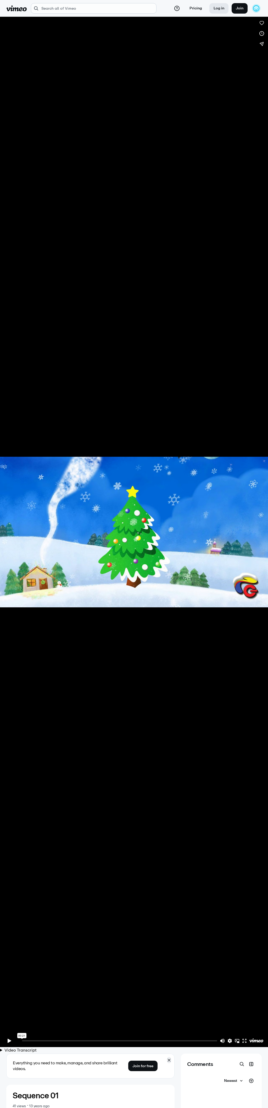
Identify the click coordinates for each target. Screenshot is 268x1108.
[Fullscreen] (244, 1041)
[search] (94, 8)
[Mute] (222, 1041)
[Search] (242, 1064)
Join (239, 8)
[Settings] (230, 1041)
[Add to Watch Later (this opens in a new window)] (262, 33)
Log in (219, 8)
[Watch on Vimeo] (256, 1041)
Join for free (142, 1066)
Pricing (195, 8)
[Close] (169, 1060)
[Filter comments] (251, 1081)
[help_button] (177, 8)
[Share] (262, 44)
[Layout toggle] (251, 1064)
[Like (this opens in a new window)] (262, 23)
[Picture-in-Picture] (237, 1041)
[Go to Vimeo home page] (16, 8)
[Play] (9, 1041)
